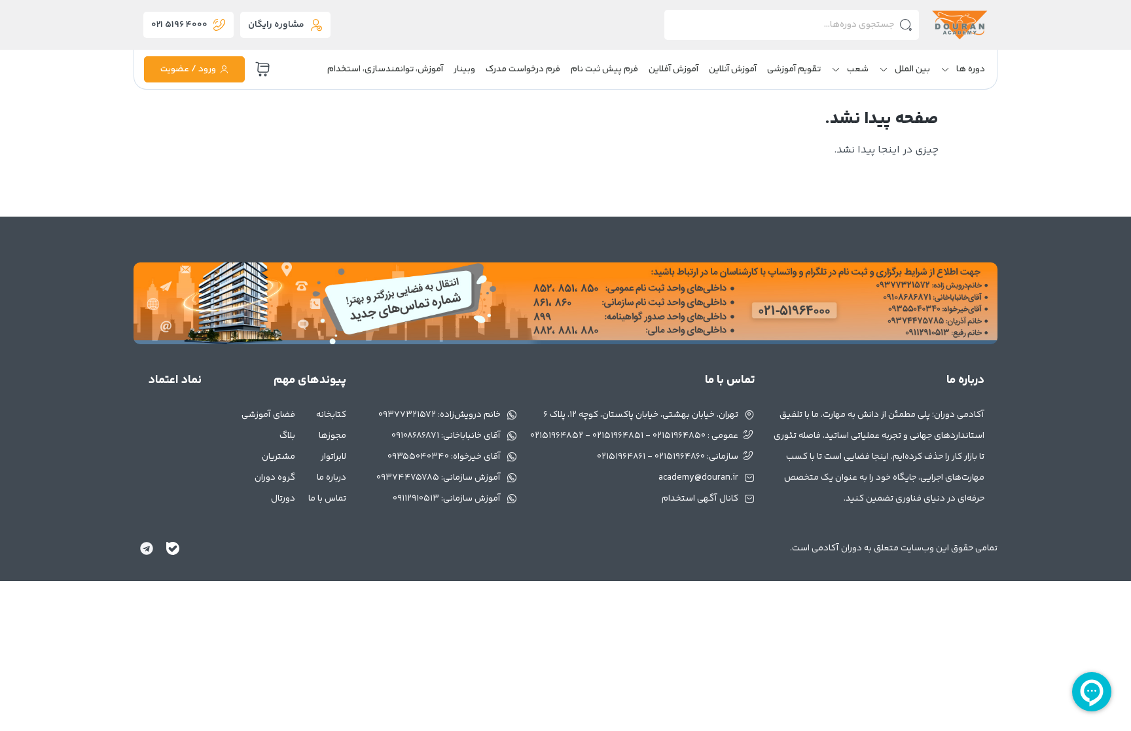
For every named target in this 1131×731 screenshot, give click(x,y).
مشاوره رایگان (276, 25)
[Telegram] (147, 548)
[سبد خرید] (262, 69)
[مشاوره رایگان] (316, 24)
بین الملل (912, 69)
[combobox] (791, 25)
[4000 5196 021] (219, 24)
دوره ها (970, 69)
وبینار (464, 69)
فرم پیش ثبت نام (604, 69)
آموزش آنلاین (733, 69)
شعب (858, 69)
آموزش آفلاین (673, 69)
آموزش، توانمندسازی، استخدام (385, 69)
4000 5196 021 (179, 25)
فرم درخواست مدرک (523, 69)
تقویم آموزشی (794, 69)
